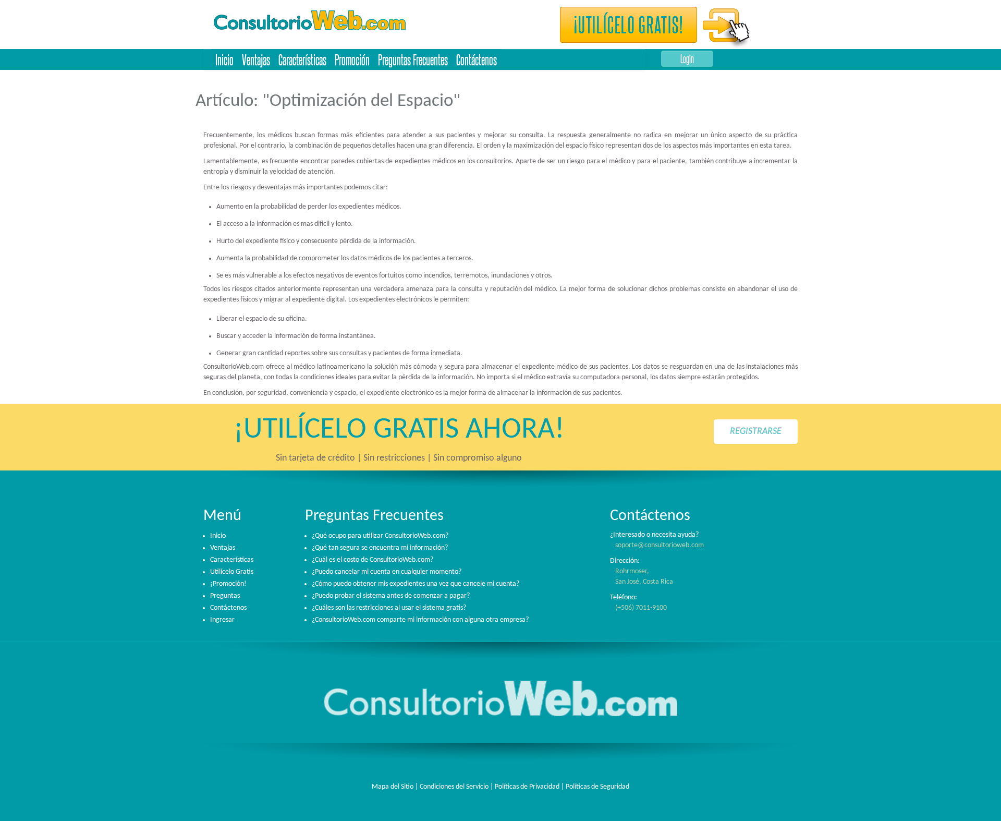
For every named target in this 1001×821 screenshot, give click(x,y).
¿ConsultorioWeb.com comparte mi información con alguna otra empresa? (420, 620)
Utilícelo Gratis (231, 572)
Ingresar (222, 620)
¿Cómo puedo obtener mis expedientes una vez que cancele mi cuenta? (415, 584)
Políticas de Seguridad (597, 787)
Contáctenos (476, 59)
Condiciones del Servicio (454, 787)
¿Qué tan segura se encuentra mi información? (380, 548)
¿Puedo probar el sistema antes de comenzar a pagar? (391, 596)
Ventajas (256, 59)
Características (302, 59)
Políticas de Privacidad (527, 787)
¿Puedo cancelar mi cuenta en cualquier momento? (386, 572)
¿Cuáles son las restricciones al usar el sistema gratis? (389, 608)
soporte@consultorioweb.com (659, 545)
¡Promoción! (228, 584)
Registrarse (756, 432)
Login (687, 58)
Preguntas (225, 596)
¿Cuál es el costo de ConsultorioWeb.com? (372, 560)
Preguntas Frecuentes (413, 59)
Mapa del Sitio (392, 787)
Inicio (224, 59)
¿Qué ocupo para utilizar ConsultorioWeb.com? (380, 536)
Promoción (352, 59)
